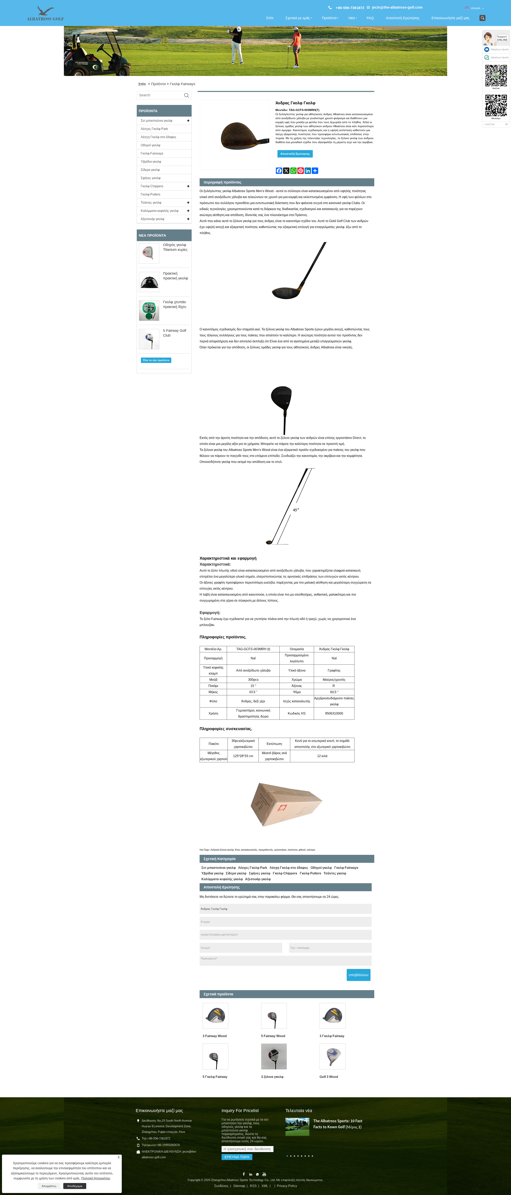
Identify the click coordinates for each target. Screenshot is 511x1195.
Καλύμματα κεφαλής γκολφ (159, 210)
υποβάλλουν (358, 975)
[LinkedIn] (251, 1174)
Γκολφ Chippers (152, 186)
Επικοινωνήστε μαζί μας (450, 18)
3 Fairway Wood (215, 1036)
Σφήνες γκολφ (150, 178)
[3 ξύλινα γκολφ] (287, 1056)
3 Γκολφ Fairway (332, 1036)
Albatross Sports (500, 49)
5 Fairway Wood (273, 1036)
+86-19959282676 (168, 1145)
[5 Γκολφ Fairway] (229, 1056)
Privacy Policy (287, 1186)
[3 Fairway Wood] (229, 1016)
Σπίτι (269, 18)
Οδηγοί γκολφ (150, 145)
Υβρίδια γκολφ (151, 161)
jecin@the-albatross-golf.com (397, 7)
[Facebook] (244, 1174)
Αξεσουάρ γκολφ (152, 219)
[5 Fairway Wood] (287, 1016)
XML (264, 1186)
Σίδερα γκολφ (150, 169)
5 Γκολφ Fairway (215, 1076)
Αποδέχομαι (74, 1186)
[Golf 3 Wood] (346, 1056)
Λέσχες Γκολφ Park (154, 129)
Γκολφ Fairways (182, 84)
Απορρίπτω (49, 1186)
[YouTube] (264, 1174)
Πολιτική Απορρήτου (95, 1178)
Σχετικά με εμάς (297, 18)
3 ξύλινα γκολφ (272, 1076)
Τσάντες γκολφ (151, 202)
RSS (253, 1186)
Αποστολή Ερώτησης (403, 18)
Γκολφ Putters (150, 194)
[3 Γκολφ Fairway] (346, 1016)
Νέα (352, 18)
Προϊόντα (329, 18)
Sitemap (239, 1186)
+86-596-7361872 (158, 1138)
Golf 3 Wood (329, 1076)
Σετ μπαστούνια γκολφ (156, 120)
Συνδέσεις (221, 1186)
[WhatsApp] (257, 1174)
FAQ (370, 18)
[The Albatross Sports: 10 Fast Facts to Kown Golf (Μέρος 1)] (297, 1126)
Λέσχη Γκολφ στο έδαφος (158, 137)
